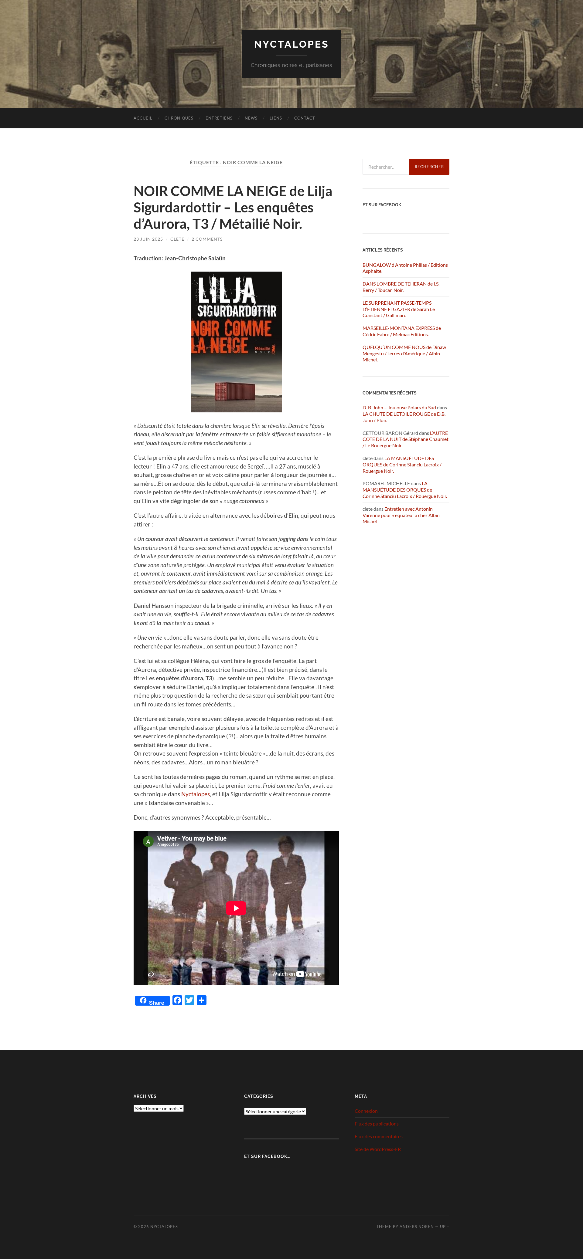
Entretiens (219, 118)
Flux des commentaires (379, 1136)
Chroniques (179, 118)
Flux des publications (377, 1123)
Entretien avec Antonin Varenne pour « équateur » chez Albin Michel (401, 515)
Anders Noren (417, 1226)
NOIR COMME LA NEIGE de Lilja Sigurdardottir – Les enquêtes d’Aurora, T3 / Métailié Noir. (233, 207)
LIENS (276, 118)
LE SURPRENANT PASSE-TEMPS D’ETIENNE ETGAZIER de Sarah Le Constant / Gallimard (399, 309)
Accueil (143, 118)
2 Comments (207, 239)
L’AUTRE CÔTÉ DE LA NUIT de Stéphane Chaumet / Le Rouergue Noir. (405, 439)
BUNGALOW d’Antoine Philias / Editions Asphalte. (405, 268)
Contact (304, 118)
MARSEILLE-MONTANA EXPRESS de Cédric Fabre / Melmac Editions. (402, 331)
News (251, 118)
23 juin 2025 (148, 239)
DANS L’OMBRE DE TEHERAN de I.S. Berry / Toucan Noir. (401, 287)
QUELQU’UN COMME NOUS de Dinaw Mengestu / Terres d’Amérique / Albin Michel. (404, 353)
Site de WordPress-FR (378, 1149)
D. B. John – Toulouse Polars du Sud (399, 407)
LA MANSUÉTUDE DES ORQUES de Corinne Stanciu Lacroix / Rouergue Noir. (402, 464)
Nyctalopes (291, 44)
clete (177, 239)
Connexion (366, 1111)
